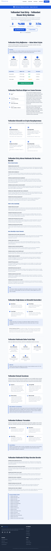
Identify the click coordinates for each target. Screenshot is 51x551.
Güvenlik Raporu (4, 544)
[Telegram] (10, 532)
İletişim (27, 539)
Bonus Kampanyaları (4, 539)
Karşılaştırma (41, 1)
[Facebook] (7, 532)
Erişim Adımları (33, 29)
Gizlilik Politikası (28, 544)
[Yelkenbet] (5, 2)
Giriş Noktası (25, 1)
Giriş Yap (46, 1)
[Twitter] (2, 532)
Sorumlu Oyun (28, 541)
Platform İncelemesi (5, 542)
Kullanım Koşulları (28, 542)
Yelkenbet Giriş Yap (20, 29)
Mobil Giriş (3, 541)
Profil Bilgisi (35, 1)
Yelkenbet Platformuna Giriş (26, 83)
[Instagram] (5, 532)
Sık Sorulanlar (28, 535)
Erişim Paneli (30, 1)
